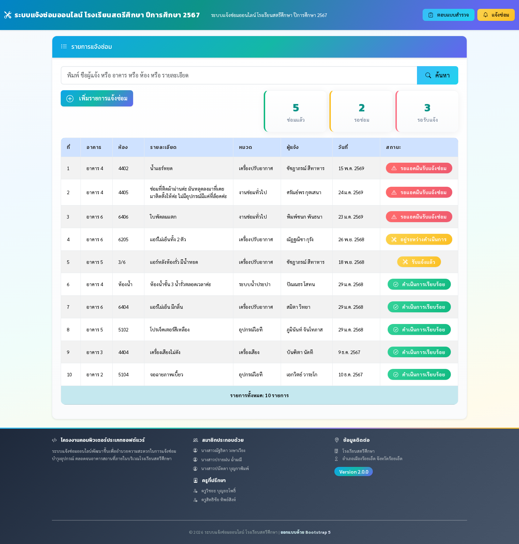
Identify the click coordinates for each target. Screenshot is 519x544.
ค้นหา (442, 75)
